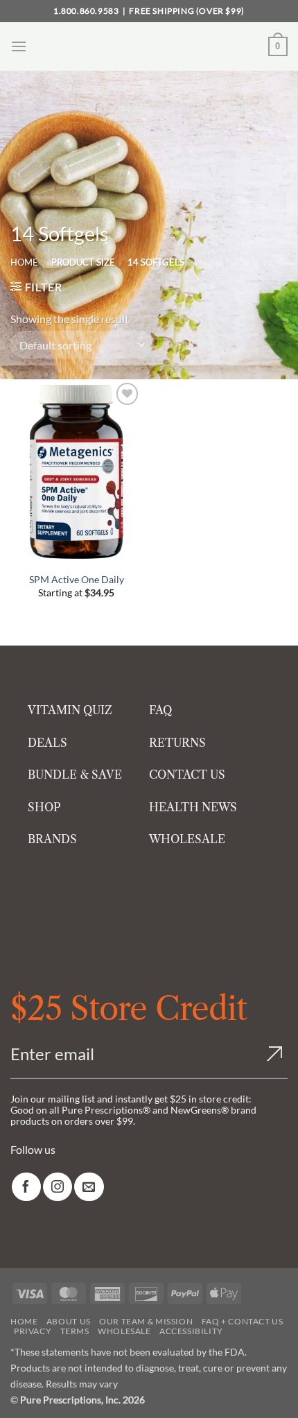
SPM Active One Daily (76, 579)
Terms (74, 1331)
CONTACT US (187, 774)
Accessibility (191, 1331)
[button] (18, 46)
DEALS (47, 743)
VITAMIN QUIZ (70, 710)
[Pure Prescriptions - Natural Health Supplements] (149, 47)
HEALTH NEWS (193, 807)
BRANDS (52, 839)
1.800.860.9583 (86, 11)
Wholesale (124, 1331)
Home (24, 262)
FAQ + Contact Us (242, 1321)
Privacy (32, 1331)
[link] (26, 1187)
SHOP (44, 807)
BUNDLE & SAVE (75, 774)
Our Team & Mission (146, 1321)
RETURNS (177, 743)
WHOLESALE (187, 839)
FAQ (160, 710)
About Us (68, 1321)
